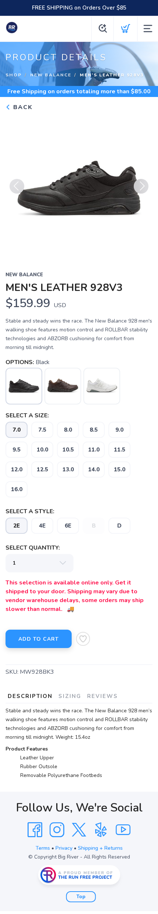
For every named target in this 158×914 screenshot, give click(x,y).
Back (22, 107)
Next (141, 186)
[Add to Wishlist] (83, 639)
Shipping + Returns (100, 848)
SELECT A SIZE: (27, 415)
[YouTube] (123, 830)
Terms (43, 848)
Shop (14, 75)
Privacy (63, 848)
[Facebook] (35, 830)
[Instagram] (57, 830)
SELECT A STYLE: (30, 511)
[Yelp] (101, 830)
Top (81, 896)
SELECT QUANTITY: (33, 548)
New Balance (50, 75)
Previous (17, 186)
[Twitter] (79, 830)
